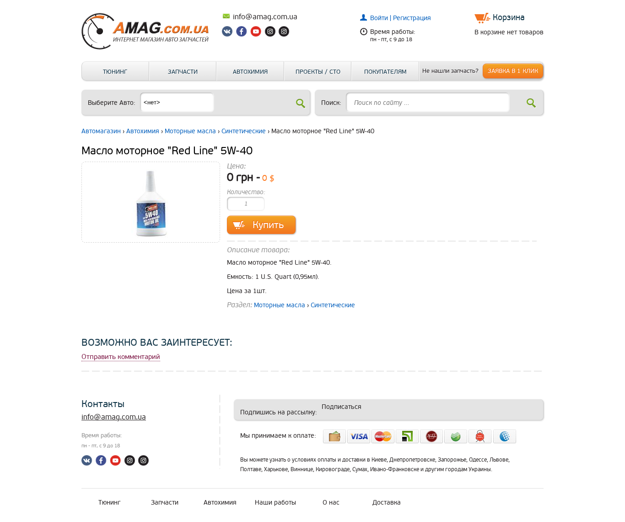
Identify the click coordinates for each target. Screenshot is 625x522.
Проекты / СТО (318, 72)
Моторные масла (190, 131)
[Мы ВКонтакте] (229, 33)
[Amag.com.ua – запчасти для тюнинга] (150, 47)
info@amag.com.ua (265, 17)
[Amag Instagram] (270, 33)
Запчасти (183, 72)
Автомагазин (101, 131)
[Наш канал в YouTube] (256, 33)
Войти (380, 18)
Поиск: (331, 103)
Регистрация (412, 18)
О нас (331, 502)
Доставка (386, 502)
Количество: (246, 192)
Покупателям (385, 72)
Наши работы (275, 502)
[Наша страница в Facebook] (242, 33)
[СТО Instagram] (284, 33)
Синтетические (243, 131)
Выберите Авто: (111, 103)
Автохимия (250, 72)
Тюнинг (115, 72)
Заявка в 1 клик (513, 71)
